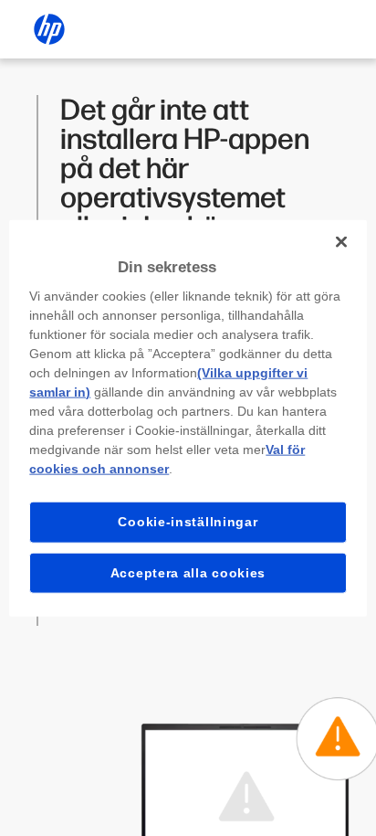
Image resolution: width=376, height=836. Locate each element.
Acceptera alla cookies (188, 572)
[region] (187, 418)
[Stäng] (341, 241)
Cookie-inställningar (187, 521)
